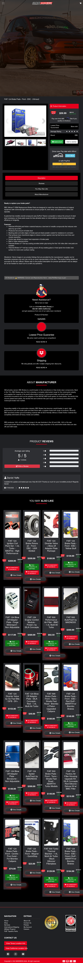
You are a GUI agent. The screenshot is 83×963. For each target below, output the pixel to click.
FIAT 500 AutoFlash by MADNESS (71, 620)
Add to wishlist (71, 142)
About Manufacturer (41, 194)
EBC (76, 135)
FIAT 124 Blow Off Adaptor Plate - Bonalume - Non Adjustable (12, 776)
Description (41, 178)
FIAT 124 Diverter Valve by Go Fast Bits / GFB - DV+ (12, 697)
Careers (26, 929)
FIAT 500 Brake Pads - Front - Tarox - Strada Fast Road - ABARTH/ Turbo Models (51, 778)
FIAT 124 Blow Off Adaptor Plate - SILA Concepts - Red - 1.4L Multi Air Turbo (32, 699)
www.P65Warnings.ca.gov (57, 278)
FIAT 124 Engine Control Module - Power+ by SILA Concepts (32, 622)
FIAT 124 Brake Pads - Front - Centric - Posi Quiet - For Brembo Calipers (12, 854)
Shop (6, 923)
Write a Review (23, 466)
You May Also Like (41, 189)
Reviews (41, 183)
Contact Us (27, 923)
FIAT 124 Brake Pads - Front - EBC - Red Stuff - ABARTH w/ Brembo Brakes (71, 701)
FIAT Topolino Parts (11, 931)
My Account (28, 927)
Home (6, 921)
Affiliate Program (10, 929)
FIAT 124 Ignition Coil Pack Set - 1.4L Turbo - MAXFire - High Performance (12, 547)
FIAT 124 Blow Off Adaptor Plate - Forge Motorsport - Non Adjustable (12, 622)
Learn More (70, 156)
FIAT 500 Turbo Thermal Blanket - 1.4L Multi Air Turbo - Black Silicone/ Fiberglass (51, 856)
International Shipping (11, 927)
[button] (43, 121)
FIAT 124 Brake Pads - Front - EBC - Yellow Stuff (71, 544)
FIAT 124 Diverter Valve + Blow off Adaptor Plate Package (51, 545)
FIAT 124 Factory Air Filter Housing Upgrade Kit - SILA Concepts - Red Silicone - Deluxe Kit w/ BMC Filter (71, 780)
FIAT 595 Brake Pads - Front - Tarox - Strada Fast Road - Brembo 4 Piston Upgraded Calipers (51, 702)
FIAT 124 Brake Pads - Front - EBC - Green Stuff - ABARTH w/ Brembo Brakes (71, 856)
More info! (74, 126)
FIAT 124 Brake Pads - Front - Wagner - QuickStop (32, 852)
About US (27, 921)
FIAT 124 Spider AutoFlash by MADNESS (32, 775)
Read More (41, 342)
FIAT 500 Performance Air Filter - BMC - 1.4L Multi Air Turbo (51, 622)
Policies (26, 925)
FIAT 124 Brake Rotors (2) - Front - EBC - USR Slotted (32, 545)
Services (7, 925)
